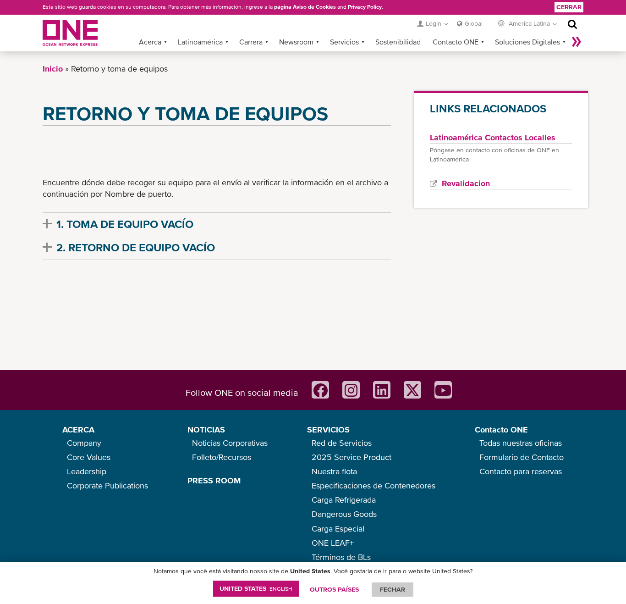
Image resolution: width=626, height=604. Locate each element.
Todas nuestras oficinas (520, 443)
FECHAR (392, 589)
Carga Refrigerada (344, 499)
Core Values (88, 457)
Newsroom (296, 42)
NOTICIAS (206, 429)
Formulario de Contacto (521, 457)
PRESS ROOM (214, 480)
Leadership (86, 471)
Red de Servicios (342, 443)
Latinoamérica (200, 42)
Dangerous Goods (344, 514)
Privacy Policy (365, 7)
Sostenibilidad (398, 42)
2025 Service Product (351, 457)
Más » (576, 41)
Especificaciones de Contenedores (373, 485)
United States (256, 588)
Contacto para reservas (520, 471)
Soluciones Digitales (527, 42)
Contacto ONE (455, 42)
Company (84, 443)
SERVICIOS (328, 429)
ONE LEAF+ (333, 543)
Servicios (344, 42)
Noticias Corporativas (230, 443)
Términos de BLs (341, 557)
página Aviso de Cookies (305, 7)
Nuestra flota (334, 471)
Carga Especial (338, 528)
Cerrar (569, 7)
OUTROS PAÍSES (334, 589)
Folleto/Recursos (221, 457)
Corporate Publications (107, 485)
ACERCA (78, 429)
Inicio (53, 68)
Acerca (150, 42)
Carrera (251, 42)
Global (474, 23)
